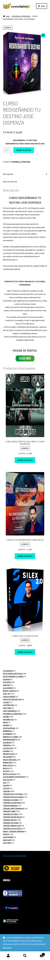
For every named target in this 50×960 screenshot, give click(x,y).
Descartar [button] (7, 947)
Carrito (38, 953)
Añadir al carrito (23, 150)
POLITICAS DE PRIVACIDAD (15, 855)
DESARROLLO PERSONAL (21, 16)
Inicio (8, 16)
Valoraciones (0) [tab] (10, 181)
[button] (43, 35)
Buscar (25, 955)
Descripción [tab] (8, 174)
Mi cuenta (8, 955)
